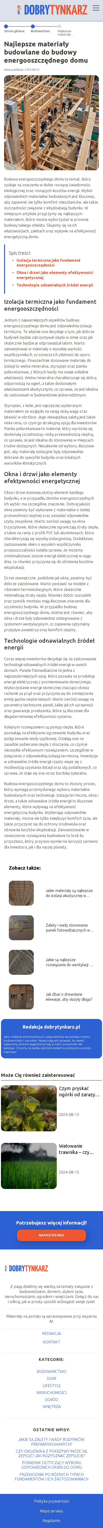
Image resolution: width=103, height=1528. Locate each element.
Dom (51, 1378)
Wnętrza (52, 1406)
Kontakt (51, 1342)
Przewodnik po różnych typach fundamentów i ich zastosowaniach (51, 1476)
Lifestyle (52, 1385)
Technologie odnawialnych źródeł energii (55, 285)
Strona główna (14, 31)
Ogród (51, 1399)
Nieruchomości (51, 1392)
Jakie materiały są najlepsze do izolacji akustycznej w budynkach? (69, 893)
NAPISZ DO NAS (51, 1235)
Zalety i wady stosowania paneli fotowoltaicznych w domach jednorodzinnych (68, 928)
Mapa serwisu (51, 1511)
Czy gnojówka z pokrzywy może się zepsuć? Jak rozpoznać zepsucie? (51, 1453)
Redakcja (51, 1333)
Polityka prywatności (51, 1501)
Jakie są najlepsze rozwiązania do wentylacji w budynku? (69, 962)
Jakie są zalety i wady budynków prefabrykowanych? (51, 1441)
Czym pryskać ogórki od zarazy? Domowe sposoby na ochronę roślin (78, 1091)
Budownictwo (40, 31)
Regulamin (51, 1520)
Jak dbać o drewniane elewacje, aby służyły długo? (69, 996)
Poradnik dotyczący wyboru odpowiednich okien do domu (51, 1465)
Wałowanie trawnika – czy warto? (74, 1149)
